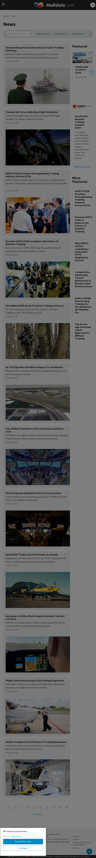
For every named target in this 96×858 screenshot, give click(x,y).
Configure (23, 848)
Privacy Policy (16, 836)
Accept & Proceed (23, 841)
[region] (23, 842)
